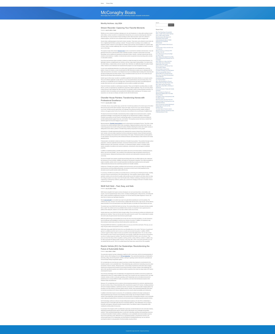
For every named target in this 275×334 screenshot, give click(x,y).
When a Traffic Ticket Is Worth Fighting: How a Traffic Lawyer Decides (164, 34)
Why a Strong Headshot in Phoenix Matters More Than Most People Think (164, 82)
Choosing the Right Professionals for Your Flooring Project (164, 79)
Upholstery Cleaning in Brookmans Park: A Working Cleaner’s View (165, 111)
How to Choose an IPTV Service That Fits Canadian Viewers (164, 66)
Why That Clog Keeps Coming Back (164, 32)
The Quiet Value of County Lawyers (164, 109)
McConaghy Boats (118, 12)
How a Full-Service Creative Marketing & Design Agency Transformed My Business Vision (165, 106)
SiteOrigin (147, 331)
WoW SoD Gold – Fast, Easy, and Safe (117, 186)
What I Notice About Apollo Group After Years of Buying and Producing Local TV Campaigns (165, 58)
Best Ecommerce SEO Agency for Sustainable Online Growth (163, 37)
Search (157, 22)
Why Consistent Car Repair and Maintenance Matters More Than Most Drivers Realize (164, 93)
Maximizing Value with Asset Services (164, 99)
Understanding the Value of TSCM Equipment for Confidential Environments (163, 41)
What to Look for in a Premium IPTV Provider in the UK (164, 51)
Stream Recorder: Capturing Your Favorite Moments (123, 27)
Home (102, 3)
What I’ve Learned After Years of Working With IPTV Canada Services (164, 72)
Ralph (114, 30)
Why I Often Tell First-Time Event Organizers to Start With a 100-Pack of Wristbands (164, 86)
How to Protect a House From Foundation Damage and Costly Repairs (165, 69)
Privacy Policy (109, 3)
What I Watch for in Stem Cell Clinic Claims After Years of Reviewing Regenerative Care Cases (164, 63)
